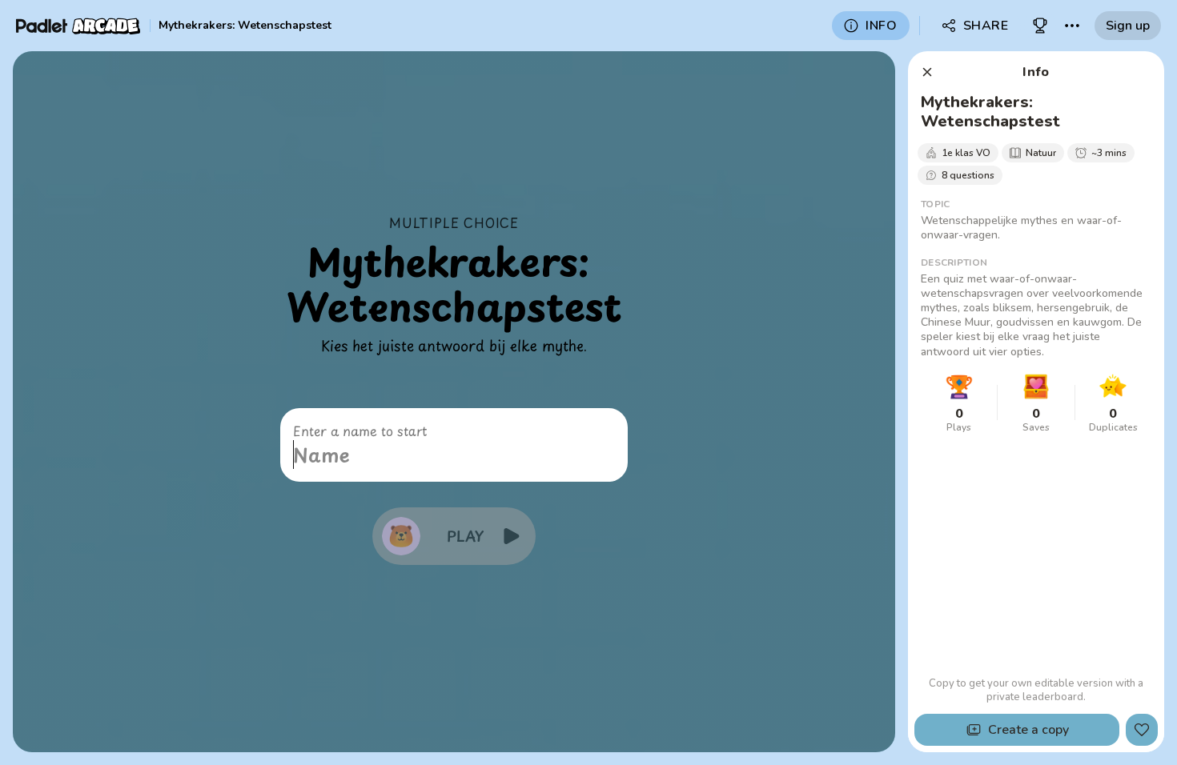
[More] (1072, 25)
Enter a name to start (360, 430)
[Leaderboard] (1040, 26)
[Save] (1142, 730)
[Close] (927, 72)
